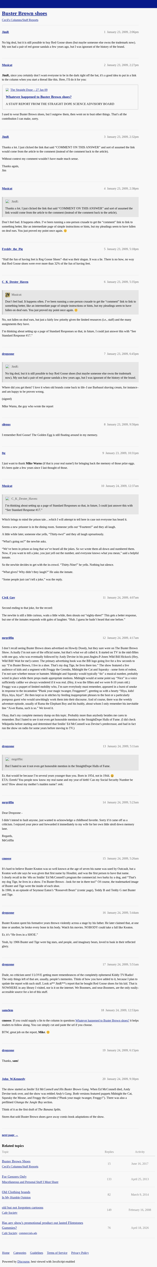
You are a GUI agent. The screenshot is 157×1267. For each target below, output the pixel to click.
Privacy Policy (80, 1252)
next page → (10, 1135)
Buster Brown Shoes (16, 1161)
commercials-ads (28, 1233)
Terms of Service (57, 1252)
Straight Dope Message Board (20, 4)
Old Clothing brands (16, 1192)
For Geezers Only (14, 1176)
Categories (19, 1252)
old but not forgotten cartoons (22, 1207)
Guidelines (36, 1252)
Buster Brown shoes (24, 13)
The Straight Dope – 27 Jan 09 (28, 89)
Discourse (23, 1261)
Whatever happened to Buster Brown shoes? (39, 97)
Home (6, 1252)
